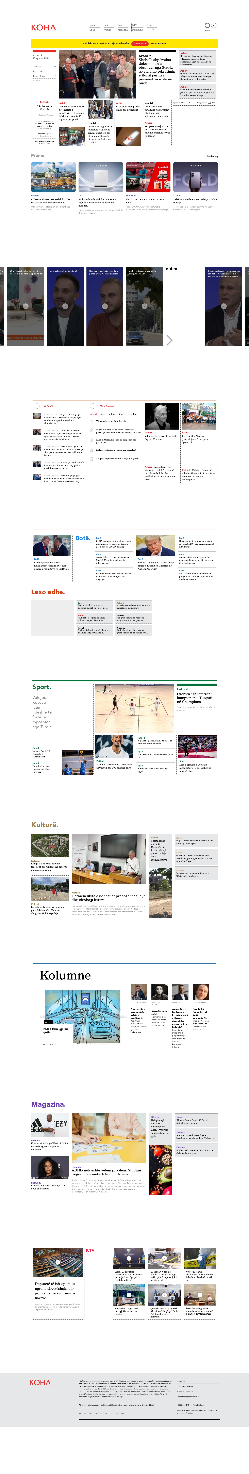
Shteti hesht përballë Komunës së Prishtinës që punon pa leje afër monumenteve (159, 850)
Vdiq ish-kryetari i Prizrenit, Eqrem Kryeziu (117, 458)
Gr (106, 1413)
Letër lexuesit (158, 43)
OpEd (92, 29)
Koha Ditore (37, 67)
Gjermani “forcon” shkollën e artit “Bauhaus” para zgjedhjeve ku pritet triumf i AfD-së (194, 858)
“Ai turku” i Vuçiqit (44, 107)
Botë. (37, 559)
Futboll (182, 689)
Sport (120, 24)
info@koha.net (199, 1405)
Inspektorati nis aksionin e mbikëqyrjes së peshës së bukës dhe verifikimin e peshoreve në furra (160, 473)
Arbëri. (148, 432)
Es (101, 1413)
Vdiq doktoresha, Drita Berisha (111, 421)
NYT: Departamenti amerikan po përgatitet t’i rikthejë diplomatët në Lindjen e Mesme (196, 576)
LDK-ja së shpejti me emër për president (116, 450)
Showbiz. (180, 1117)
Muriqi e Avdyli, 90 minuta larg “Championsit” (41, 754)
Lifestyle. (155, 1117)
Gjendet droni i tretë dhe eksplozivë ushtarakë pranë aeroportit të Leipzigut (113, 576)
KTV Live (38, 71)
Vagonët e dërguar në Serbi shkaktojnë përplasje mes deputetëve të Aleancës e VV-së (119, 431)
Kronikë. (146, 56)
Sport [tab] (121, 414)
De (90, 1413)
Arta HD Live (40, 76)
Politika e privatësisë (185, 1386)
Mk (122, 1413)
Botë (106, 24)
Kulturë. (186, 470)
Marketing (137, 29)
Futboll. (36, 748)
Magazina (123, 29)
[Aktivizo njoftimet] (213, 25)
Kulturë (107, 29)
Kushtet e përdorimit (185, 1391)
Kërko (207, 31)
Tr (117, 1413)
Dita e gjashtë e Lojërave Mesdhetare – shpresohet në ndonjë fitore (195, 767)
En (85, 1413)
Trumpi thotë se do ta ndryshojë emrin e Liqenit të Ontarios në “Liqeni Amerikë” (156, 565)
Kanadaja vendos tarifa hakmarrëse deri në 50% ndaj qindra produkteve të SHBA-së (51, 565)
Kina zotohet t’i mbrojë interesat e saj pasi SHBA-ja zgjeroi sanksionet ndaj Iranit (196, 544)
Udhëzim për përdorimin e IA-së (189, 1397)
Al (80, 1413)
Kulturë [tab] (111, 414)
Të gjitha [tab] (131, 414)
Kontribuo (138, 43)
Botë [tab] (102, 414)
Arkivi (149, 24)
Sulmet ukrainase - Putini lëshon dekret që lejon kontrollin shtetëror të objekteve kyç (196, 560)
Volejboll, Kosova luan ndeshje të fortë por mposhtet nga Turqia (42, 712)
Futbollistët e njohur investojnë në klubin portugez (41, 769)
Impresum (36, 81)
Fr (96, 1413)
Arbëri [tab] (93, 414)
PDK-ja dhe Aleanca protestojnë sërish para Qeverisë (195, 439)
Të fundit (48, 406)
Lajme (92, 24)
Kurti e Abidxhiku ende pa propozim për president (116, 441)
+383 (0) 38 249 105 (185, 1405)
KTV (134, 24)
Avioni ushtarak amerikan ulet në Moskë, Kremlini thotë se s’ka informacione (112, 560)
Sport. (141, 752)
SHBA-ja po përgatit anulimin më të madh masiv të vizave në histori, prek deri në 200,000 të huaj (113, 544)
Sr (112, 1413)
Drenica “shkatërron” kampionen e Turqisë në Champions (194, 698)
